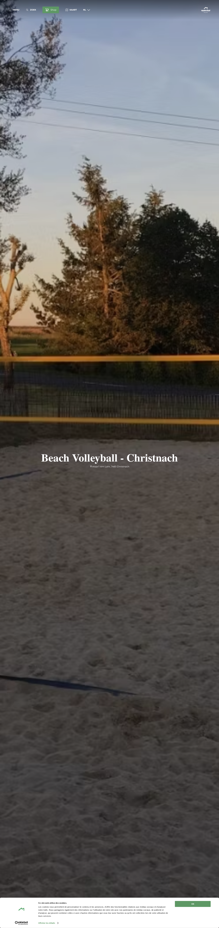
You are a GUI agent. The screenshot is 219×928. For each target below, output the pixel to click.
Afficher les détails (46, 923)
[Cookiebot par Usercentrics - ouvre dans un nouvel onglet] (21, 923)
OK (192, 904)
